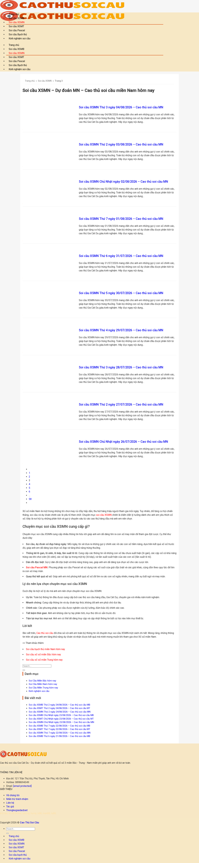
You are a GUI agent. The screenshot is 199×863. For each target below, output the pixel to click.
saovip (26, 813)
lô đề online (15, 813)
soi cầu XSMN (104, 514)
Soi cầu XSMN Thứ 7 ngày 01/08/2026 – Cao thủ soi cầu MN (121, 219)
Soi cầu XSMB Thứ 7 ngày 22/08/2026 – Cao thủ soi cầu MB (59, 725)
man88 (46, 813)
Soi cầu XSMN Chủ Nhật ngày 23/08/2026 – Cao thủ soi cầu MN (61, 722)
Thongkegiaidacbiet (17, 810)
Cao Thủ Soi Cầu (29, 822)
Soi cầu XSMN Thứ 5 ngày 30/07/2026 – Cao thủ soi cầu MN (121, 293)
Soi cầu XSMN (45, 81)
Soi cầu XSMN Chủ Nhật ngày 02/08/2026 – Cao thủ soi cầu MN (123, 181)
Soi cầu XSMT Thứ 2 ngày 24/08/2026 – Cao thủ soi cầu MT (59, 708)
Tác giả (10, 806)
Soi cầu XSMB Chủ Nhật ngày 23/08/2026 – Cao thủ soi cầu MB (61, 715)
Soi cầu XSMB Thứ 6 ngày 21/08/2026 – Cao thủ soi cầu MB (59, 736)
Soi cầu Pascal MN (36, 567)
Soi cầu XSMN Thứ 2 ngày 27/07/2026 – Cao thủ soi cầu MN (121, 404)
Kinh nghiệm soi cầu (19, 38)
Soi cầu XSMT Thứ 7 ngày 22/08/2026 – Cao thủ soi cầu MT (59, 729)
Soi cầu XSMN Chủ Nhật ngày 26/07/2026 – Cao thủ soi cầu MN (123, 441)
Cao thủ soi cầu (44, 633)
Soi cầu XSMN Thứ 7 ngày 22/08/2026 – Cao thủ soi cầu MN (59, 732)
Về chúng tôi (12, 795)
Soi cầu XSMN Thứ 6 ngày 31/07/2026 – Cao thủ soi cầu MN (121, 256)
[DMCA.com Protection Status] (9, 769)
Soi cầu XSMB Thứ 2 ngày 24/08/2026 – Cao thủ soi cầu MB (59, 704)
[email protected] (22, 786)
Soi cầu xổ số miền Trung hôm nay (44, 659)
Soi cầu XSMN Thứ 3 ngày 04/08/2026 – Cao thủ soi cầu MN (121, 107)
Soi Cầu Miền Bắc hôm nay (42, 680)
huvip (34, 813)
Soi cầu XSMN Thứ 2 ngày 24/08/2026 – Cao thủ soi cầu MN (59, 711)
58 (30, 499)
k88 (40, 813)
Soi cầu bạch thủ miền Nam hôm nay (45, 649)
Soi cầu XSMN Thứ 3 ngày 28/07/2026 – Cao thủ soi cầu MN (121, 367)
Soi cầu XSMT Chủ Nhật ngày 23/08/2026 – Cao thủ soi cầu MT (61, 718)
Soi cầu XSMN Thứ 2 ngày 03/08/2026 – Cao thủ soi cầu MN (121, 144)
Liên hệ (10, 802)
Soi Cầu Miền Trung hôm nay (43, 687)
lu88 (53, 813)
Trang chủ (30, 81)
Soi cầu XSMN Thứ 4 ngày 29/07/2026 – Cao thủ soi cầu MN (121, 330)
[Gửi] (24, 670)
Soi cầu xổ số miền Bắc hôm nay (43, 654)
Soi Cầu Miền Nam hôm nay (43, 684)
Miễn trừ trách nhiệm (17, 799)
